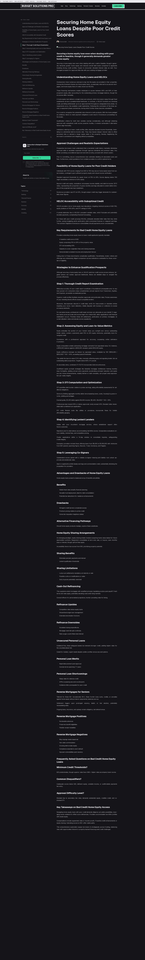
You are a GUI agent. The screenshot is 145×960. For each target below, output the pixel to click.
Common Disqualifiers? (28, 123)
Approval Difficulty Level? (29, 127)
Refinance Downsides (28, 92)
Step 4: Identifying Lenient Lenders (32, 55)
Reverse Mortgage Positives (30, 108)
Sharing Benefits (26, 78)
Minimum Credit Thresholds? (30, 120)
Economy (104, 6)
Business (97, 6)
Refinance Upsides (27, 88)
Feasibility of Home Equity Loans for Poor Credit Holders (35, 30)
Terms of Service (38, 165)
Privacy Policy (30, 166)
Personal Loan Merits (28, 98)
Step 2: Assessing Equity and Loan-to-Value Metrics (36, 48)
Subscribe (118, 6)
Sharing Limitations (27, 82)
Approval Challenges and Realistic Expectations (35, 26)
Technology (72, 6)
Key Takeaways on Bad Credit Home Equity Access (36, 130)
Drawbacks (25, 68)
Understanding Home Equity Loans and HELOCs (35, 23)
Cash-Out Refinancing (28, 85)
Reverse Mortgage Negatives (30, 112)
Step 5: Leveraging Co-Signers (30, 58)
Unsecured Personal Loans (29, 95)
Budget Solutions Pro (38, 6)
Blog (66, 6)
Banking (79, 6)
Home (62, 6)
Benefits (24, 65)
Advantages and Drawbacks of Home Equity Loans (36, 61)
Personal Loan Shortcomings (30, 102)
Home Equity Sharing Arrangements (32, 75)
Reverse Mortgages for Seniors (31, 105)
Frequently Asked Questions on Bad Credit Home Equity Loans (36, 116)
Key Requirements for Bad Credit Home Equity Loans (36, 38)
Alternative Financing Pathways (30, 72)
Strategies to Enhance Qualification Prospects (35, 41)
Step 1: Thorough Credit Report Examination (35, 45)
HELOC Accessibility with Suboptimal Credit (34, 35)
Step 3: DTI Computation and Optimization (33, 51)
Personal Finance (88, 6)
